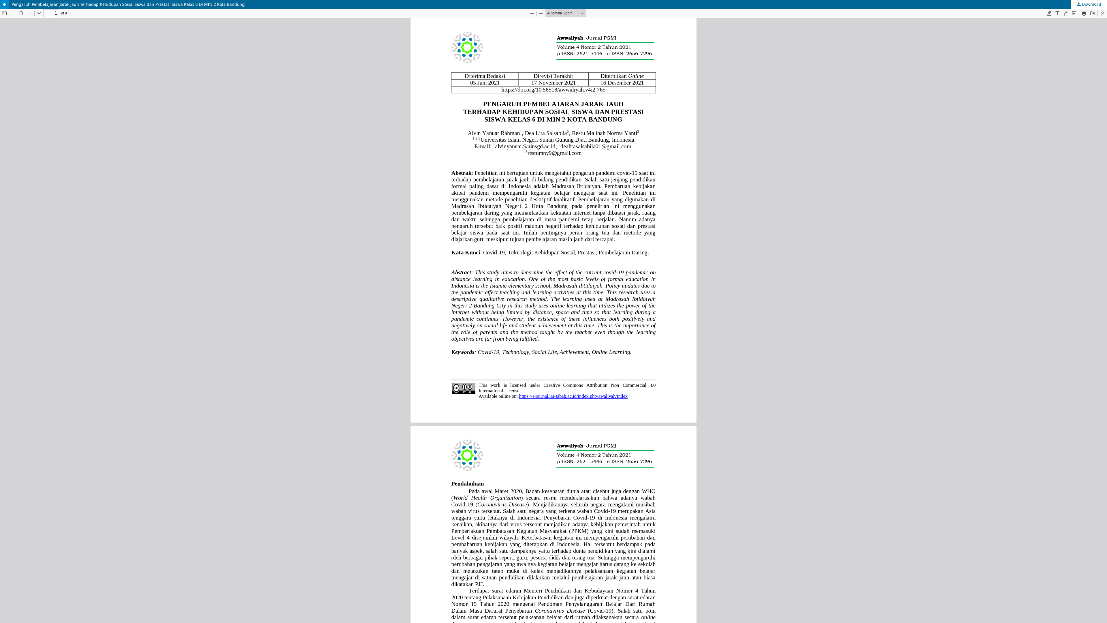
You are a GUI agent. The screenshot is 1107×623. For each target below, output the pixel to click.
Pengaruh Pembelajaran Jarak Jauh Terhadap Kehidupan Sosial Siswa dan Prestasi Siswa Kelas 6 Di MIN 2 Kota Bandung (128, 4)
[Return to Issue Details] (4, 4)
